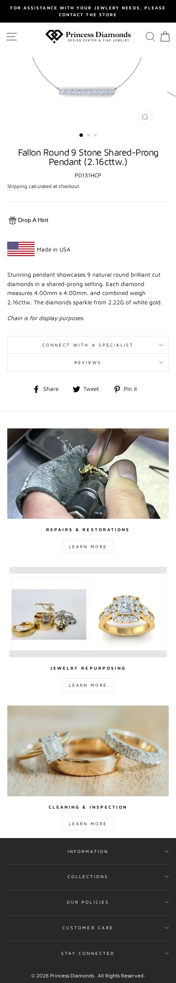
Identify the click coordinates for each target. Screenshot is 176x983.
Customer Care (88, 927)
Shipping (17, 186)
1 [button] (81, 135)
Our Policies (88, 902)
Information (88, 851)
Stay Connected (88, 953)
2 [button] (89, 136)
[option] (88, 11)
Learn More (88, 546)
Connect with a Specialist (88, 344)
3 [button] (96, 136)
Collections (88, 876)
